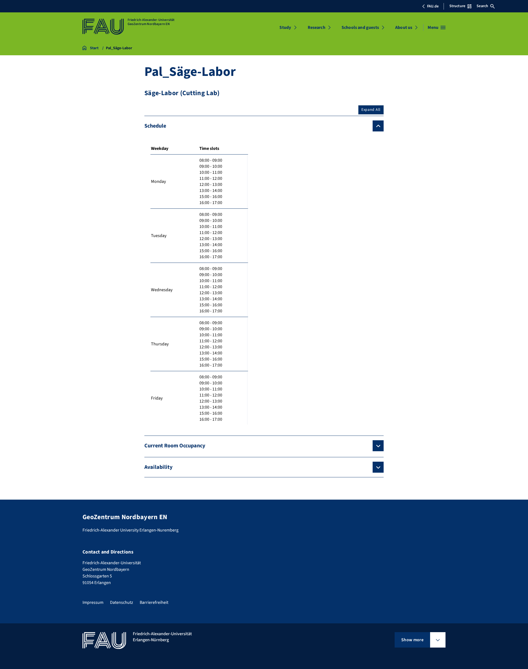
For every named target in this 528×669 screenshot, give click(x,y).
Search (482, 6)
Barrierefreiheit (154, 602)
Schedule (155, 126)
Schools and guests (360, 27)
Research (316, 27)
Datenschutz (121, 602)
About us (403, 27)
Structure (457, 6)
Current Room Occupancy (174, 446)
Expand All (371, 109)
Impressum (92, 602)
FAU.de (433, 6)
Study (285, 27)
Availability (158, 467)
